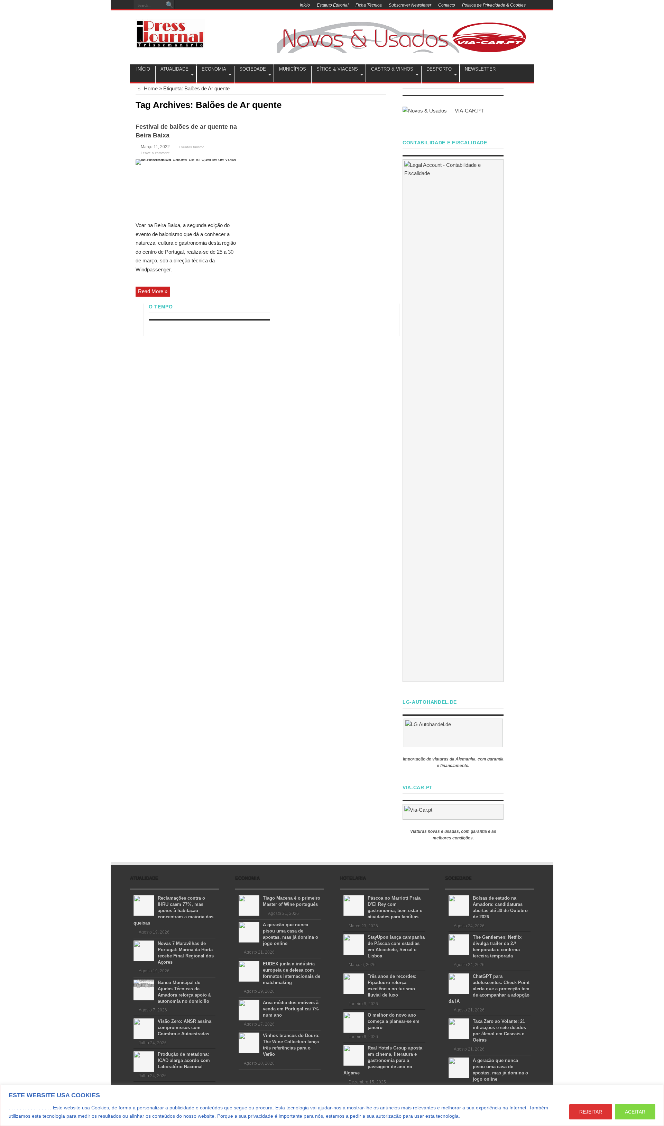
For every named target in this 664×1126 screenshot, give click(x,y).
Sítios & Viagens (337, 69)
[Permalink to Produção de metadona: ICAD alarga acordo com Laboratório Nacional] (143, 1061)
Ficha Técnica (369, 5)
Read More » (152, 291)
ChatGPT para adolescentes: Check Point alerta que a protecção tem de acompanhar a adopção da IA (489, 989)
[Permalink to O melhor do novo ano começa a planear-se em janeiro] (353, 1022)
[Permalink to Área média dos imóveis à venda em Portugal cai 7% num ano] (249, 1009)
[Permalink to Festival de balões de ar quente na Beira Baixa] (187, 188)
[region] (332, 1105)
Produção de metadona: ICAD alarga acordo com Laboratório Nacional (184, 1060)
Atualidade (174, 69)
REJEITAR (590, 1112)
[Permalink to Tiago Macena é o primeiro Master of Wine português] (249, 905)
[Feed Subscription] (383, 104)
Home (150, 88)
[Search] (169, 5)
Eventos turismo (191, 147)
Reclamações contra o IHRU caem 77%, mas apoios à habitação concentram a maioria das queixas (173, 910)
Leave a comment (155, 153)
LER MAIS (474, 1116)
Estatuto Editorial (333, 5)
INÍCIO (143, 69)
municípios (292, 69)
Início (305, 5)
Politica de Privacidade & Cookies (494, 5)
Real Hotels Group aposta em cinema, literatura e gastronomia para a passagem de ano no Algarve (382, 1060)
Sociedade (252, 69)
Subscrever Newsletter (410, 5)
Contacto (446, 5)
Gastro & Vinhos (392, 69)
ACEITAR (635, 1112)
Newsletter (480, 69)
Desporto (439, 69)
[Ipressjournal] (170, 32)
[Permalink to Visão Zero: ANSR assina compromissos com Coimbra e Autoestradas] (143, 1028)
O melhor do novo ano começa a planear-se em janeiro (393, 1021)
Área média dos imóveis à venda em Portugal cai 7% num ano (291, 1009)
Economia (214, 69)
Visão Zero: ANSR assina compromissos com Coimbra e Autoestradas (184, 1027)
